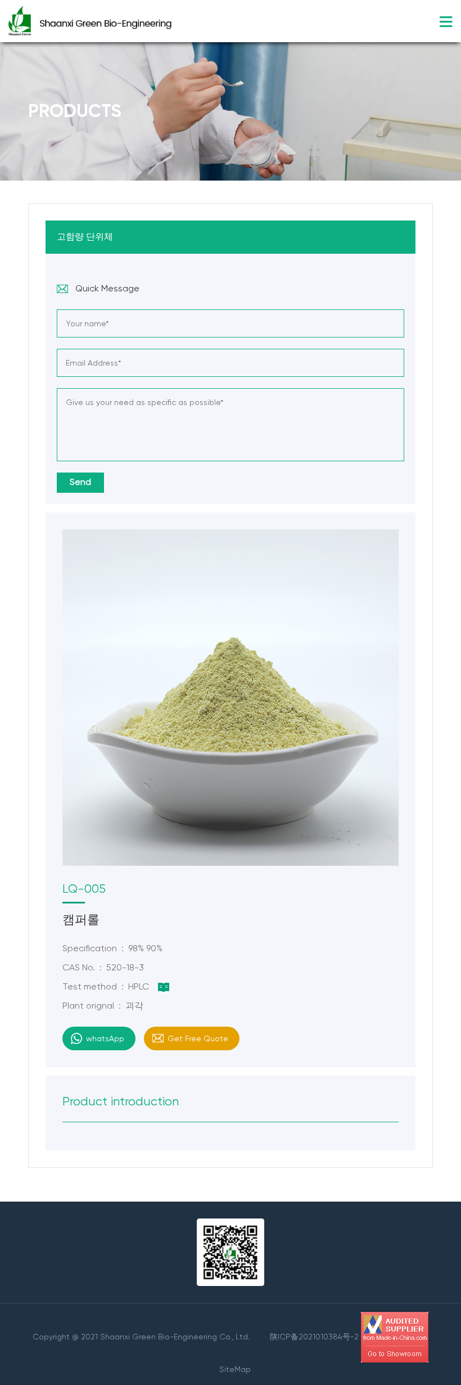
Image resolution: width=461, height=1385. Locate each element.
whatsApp (105, 1038)
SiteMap (235, 1369)
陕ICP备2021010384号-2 (314, 1336)
